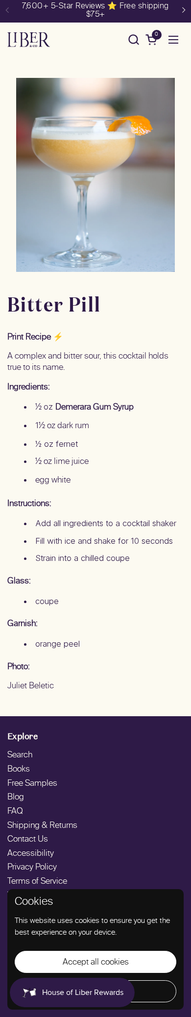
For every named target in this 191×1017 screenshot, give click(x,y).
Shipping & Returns (42, 826)
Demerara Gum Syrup (94, 407)
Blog (15, 797)
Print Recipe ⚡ (35, 337)
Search (19, 755)
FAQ (15, 811)
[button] (133, 39)
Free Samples (32, 783)
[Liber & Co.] (28, 39)
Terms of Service (37, 881)
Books (18, 769)
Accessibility (30, 854)
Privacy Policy (32, 867)
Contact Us (27, 839)
